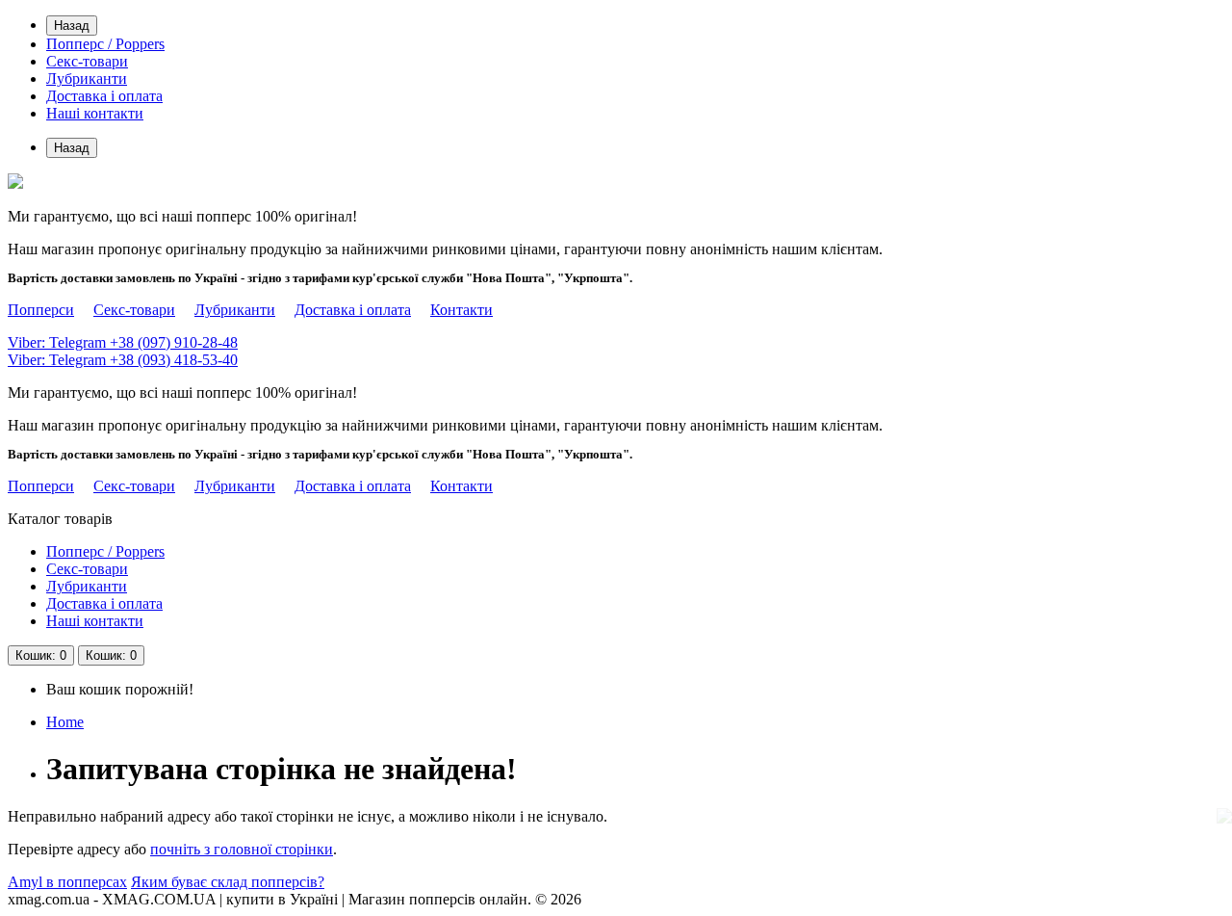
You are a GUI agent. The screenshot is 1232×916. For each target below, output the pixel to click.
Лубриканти (86, 78)
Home (65, 722)
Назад (72, 25)
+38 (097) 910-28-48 (123, 342)
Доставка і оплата (104, 96)
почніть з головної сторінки (241, 849)
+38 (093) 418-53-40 (123, 360)
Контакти (461, 309)
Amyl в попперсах (67, 882)
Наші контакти (94, 113)
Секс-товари (87, 61)
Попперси (41, 309)
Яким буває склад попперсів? (227, 882)
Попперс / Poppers (105, 44)
